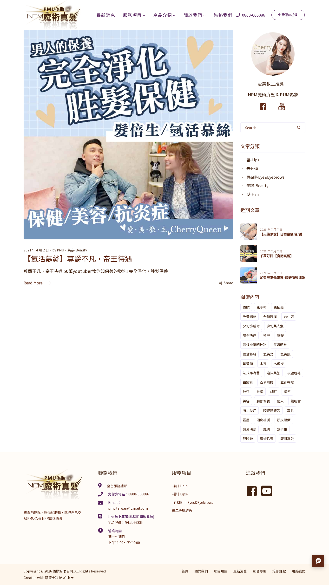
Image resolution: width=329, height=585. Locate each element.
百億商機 (266, 382)
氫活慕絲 (249, 354)
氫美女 (268, 354)
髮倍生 (282, 429)
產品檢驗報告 (182, 510)
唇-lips (252, 159)
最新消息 (240, 571)
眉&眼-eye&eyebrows (265, 177)
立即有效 (287, 382)
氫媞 (280, 335)
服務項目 (220, 571)
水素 (263, 363)
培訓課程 (279, 571)
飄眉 (266, 429)
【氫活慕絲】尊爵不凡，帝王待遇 (78, 258)
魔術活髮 (266, 438)
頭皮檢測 (263, 419)
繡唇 (287, 391)
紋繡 (260, 391)
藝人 (280, 401)
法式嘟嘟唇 (251, 372)
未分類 (252, 168)
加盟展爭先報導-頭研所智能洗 (282, 277)
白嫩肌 (248, 382)
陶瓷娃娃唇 (271, 410)
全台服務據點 (117, 485)
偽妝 (246, 307)
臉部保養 (263, 401)
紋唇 (246, 391)
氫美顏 (248, 363)
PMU (60, 250)
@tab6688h (134, 522)
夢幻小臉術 (251, 325)
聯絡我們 (298, 571)
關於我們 (201, 571)
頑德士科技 (53, 577)
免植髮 (279, 307)
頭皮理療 (283, 419)
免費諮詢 (249, 316)
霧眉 (246, 419)
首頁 (185, 571)
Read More (33, 282)
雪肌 (290, 410)
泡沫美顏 (273, 372)
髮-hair (252, 194)
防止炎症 (249, 410)
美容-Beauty (77, 250)
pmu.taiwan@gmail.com (128, 508)
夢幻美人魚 (275, 325)
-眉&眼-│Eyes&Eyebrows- (193, 502)
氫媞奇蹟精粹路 (254, 344)
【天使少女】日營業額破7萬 (281, 234)
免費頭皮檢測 (288, 14)
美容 (246, 401)
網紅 (273, 391)
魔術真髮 (287, 438)
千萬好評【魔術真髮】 (277, 255)
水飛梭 (279, 363)
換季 (266, 335)
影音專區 (259, 571)
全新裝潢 (270, 316)
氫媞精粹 (280, 344)
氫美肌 (285, 354)
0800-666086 (253, 15)
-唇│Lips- (180, 494)
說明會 (296, 401)
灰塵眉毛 (294, 372)
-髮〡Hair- (180, 485)
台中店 (289, 316)
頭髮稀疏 (249, 429)
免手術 (262, 307)
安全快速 (249, 335)
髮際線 (248, 438)
